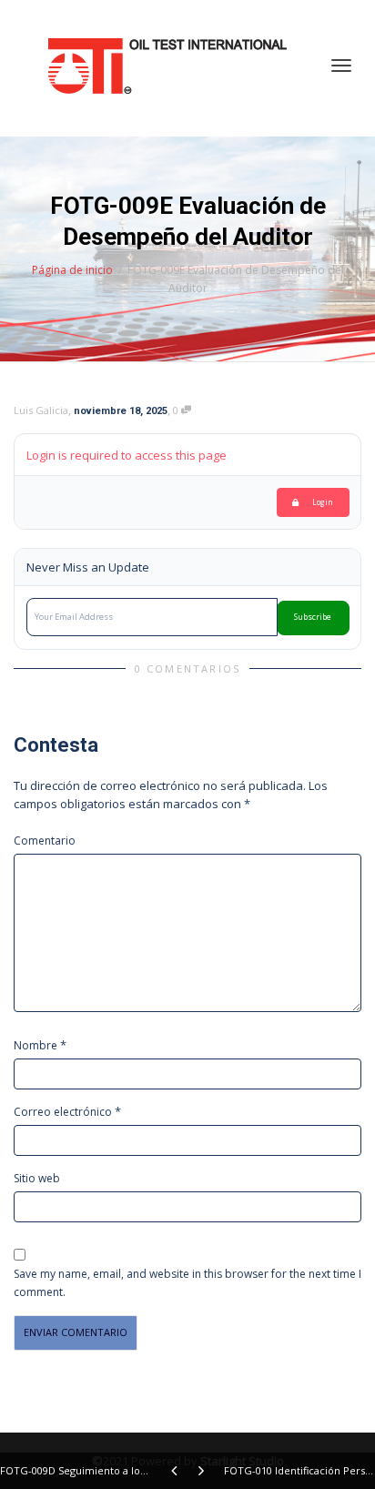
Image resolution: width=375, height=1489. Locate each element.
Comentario (45, 840)
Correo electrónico (63, 1111)
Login (322, 502)
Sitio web (37, 1178)
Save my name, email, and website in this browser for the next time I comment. (187, 1283)
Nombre (35, 1045)
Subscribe (312, 617)
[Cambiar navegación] (341, 65)
